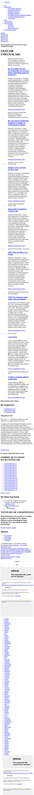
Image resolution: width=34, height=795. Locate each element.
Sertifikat (10, 25)
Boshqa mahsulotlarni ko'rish (17, 109)
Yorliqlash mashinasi (14, 13)
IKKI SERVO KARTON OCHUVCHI (17, 210)
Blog (5, 20)
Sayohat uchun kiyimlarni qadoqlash (11, 553)
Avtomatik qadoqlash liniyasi (16, 17)
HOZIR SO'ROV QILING (8, 528)
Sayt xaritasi (23, 545)
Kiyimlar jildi (4, 551)
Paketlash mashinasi (13, 12)
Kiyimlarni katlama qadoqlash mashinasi (19, 15)
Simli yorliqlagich (26, 550)
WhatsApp (12, 508)
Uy (5, 5)
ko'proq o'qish (5, 450)
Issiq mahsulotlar (14, 545)
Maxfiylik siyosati (6, 547)
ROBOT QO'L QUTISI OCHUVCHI (17, 169)
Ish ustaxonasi (8, 22)
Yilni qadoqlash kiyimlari (13, 550)
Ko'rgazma (11, 26)
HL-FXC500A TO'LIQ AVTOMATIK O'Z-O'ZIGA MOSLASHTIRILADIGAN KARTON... (18, 72)
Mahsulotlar (7, 7)
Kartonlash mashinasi (14, 10)
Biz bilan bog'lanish (10, 30)
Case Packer (11, 18)
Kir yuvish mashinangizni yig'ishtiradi (20, 551)
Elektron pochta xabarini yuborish (10, 556)
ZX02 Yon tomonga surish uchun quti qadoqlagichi (18, 298)
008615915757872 (6, 558)
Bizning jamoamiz (13, 28)
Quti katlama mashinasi (14, 8)
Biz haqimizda (8, 23)
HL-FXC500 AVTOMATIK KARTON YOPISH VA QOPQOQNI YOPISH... (18, 123)
